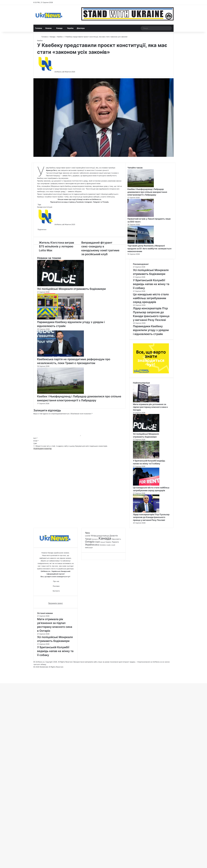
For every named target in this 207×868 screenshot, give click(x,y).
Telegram (96, 202)
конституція (47, 207)
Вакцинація (98, 536)
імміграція (89, 547)
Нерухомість (116, 539)
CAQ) (67, 197)
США (97, 542)
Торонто (115, 542)
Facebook (80, 202)
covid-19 (89, 536)
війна (96, 545)
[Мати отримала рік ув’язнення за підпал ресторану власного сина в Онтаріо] (146, 402)
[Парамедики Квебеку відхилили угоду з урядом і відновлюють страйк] (60, 319)
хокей (113, 545)
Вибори (106, 536)
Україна (70, 28)
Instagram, (88, 202)
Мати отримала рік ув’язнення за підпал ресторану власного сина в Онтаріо (150, 407)
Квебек (60, 37)
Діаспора (81, 28)
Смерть (108, 542)
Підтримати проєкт (55, 603)
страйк (108, 545)
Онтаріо (90, 541)
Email (36, 441)
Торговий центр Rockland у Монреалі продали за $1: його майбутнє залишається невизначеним (149, 249)
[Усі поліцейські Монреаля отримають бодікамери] (60, 286)
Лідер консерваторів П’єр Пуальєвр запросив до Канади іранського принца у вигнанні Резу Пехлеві (151, 517)
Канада (59, 28)
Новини (48, 28)
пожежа (103, 545)
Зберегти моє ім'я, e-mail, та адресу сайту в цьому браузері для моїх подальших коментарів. (71, 446)
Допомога (95, 539)
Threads (105, 202)
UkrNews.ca (58, 72)
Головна (38, 28)
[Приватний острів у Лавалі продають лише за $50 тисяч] (140, 216)
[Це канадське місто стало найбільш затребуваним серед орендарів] (146, 485)
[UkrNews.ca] (49, 15)
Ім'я (35, 438)
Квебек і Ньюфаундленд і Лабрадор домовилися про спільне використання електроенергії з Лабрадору (147, 192)
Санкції (102, 542)
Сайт (35, 443)
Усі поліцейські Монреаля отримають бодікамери (71, 289)
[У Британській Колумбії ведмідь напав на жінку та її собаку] (146, 458)
